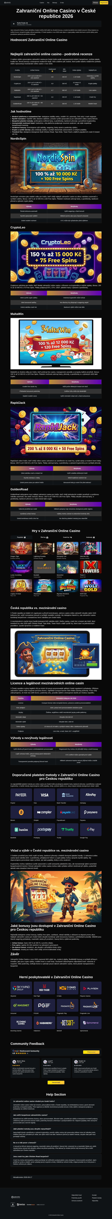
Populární (20, 537)
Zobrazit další (56, 1082)
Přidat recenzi (91, 1052)
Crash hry (66, 537)
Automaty (89, 537)
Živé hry (43, 537)
